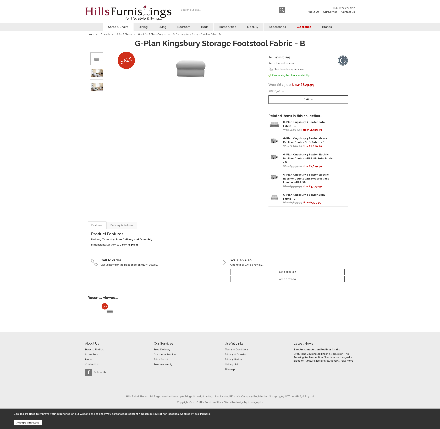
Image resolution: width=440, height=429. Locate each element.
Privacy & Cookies (236, 354)
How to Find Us (94, 349)
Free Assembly (163, 364)
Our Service (330, 11)
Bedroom (183, 27)
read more (347, 360)
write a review (287, 279)
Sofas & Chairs (118, 27)
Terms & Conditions (237, 349)
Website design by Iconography (243, 402)
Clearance (304, 27)
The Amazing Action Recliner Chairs (317, 349)
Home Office (227, 27)
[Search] (282, 10)
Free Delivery (162, 349)
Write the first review (281, 63)
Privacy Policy (233, 359)
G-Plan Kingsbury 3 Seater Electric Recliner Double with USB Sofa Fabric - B (308, 158)
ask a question (287, 271)
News (88, 359)
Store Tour (91, 354)
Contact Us (348, 11)
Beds (204, 27)
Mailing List (231, 364)
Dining (143, 27)
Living (162, 27)
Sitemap (230, 369)
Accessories (277, 27)
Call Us (308, 99)
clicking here (202, 413)
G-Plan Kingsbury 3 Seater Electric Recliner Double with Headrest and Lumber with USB (306, 178)
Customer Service (165, 354)
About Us (313, 11)
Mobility (252, 27)
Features (96, 225)
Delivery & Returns (121, 225)
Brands (327, 27)
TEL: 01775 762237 (343, 7)
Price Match (161, 359)
